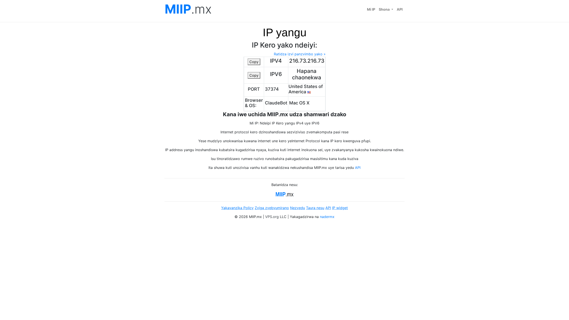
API (400, 9)
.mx (188, 9)
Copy (253, 62)
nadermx (327, 216)
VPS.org (272, 216)
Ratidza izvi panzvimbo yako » (300, 54)
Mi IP (371, 9)
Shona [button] (385, 9)
